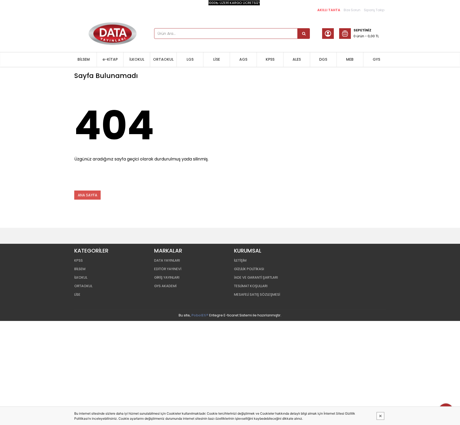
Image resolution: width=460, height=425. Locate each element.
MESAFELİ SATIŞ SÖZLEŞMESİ (257, 294)
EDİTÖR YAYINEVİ (167, 268)
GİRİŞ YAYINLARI (166, 277)
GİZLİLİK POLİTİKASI (249, 268)
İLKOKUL (136, 59)
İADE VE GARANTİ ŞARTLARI (256, 277)
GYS (376, 59)
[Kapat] (380, 416)
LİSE (216, 59)
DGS (323, 59)
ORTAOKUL (163, 59)
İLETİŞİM (240, 260)
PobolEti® (199, 315)
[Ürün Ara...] (304, 33)
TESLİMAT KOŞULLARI (251, 285)
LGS (190, 59)
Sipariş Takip (374, 10)
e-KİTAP (110, 59)
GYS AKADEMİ (165, 285)
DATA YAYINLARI (167, 260)
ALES (297, 59)
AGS (243, 59)
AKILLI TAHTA (328, 10)
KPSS (270, 59)
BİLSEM (83, 59)
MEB (350, 59)
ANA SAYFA (87, 195)
